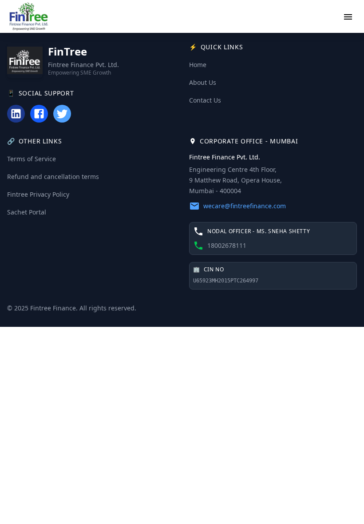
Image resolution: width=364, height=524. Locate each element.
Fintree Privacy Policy (38, 194)
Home (197, 64)
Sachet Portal (26, 212)
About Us (202, 82)
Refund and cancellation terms (53, 176)
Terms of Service (31, 159)
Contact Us (205, 100)
